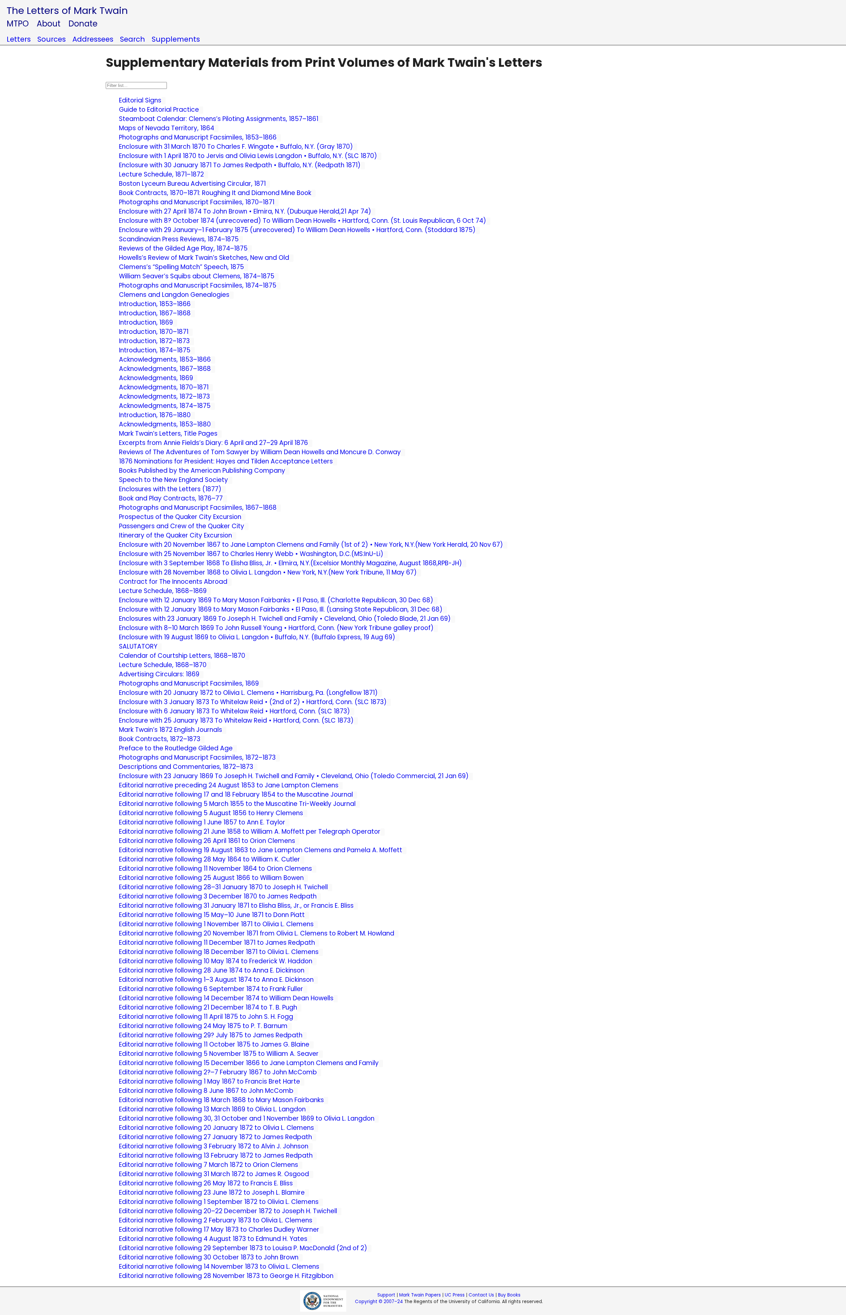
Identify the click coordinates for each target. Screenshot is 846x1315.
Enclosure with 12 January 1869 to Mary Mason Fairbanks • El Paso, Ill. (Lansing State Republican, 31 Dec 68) (280, 609)
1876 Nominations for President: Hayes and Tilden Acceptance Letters (226, 461)
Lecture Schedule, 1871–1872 (161, 174)
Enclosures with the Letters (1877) (170, 489)
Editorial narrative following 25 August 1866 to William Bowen (211, 877)
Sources (51, 39)
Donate (82, 23)
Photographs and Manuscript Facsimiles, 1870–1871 (196, 202)
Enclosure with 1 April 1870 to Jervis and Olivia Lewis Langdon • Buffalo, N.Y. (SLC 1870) (248, 155)
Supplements (176, 39)
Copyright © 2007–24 (379, 1301)
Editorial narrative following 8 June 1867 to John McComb (206, 1090)
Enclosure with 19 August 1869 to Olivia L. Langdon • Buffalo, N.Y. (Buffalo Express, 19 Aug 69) (257, 637)
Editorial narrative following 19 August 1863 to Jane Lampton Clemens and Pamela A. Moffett (260, 850)
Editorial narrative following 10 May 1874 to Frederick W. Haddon (215, 961)
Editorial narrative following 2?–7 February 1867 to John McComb (218, 1072)
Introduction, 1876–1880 (155, 415)
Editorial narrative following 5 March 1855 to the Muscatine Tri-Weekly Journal (237, 803)
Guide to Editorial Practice (159, 109)
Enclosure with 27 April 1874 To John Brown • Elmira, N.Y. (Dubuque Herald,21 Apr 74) (245, 211)
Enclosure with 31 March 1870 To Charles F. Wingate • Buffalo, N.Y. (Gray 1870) (236, 146)
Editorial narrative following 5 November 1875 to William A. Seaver (219, 1053)
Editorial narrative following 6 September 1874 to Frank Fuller (211, 988)
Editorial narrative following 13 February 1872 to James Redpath (216, 1155)
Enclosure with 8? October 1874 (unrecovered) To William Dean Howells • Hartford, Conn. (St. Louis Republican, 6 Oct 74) (302, 220)
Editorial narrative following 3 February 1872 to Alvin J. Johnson (213, 1146)
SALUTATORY (138, 646)
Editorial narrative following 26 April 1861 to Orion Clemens (207, 840)
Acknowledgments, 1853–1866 (165, 359)
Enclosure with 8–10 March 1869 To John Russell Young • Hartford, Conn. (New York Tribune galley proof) (276, 627)
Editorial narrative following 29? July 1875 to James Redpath (210, 1035)
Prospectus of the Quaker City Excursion (180, 516)
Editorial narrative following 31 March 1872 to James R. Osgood (214, 1174)
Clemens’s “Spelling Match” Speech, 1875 (181, 266)
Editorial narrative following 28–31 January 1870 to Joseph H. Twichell (223, 887)
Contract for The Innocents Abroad (173, 581)
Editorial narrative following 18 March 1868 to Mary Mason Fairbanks (221, 1100)
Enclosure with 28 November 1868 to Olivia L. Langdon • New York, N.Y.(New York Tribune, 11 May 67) (268, 572)
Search (132, 39)
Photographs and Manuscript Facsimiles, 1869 (189, 683)
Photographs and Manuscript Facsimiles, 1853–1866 (198, 137)
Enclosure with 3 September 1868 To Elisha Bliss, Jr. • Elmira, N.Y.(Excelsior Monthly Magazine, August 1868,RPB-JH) (290, 563)
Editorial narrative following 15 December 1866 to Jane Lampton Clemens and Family (249, 1062)
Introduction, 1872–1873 (154, 341)
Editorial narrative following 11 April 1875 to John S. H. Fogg (206, 1016)
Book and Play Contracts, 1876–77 (171, 498)
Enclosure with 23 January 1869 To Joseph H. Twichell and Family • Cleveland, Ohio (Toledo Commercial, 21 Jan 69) (294, 776)
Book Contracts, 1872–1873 (159, 739)
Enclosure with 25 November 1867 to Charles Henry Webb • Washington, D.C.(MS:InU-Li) (251, 553)
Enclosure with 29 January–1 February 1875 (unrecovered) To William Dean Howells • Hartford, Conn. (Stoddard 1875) (297, 229)
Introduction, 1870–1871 (153, 331)
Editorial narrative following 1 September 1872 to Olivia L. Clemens (219, 1201)
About (48, 23)
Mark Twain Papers (420, 1295)
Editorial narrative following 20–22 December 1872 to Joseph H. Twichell (228, 1211)
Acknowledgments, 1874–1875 (165, 405)
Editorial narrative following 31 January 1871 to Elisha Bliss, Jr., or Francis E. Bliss (236, 905)
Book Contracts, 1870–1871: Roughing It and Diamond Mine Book (215, 192)
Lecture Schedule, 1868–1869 (163, 590)
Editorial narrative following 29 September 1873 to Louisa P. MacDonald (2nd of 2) (243, 1248)
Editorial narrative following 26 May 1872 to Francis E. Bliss (206, 1183)
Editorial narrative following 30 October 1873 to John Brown (208, 1257)
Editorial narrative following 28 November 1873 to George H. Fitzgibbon (226, 1275)
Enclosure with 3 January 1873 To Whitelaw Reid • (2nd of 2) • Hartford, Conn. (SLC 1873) (253, 701)
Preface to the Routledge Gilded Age (176, 748)
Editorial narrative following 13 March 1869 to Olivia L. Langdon (212, 1109)
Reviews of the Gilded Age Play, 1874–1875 (183, 248)
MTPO (18, 23)
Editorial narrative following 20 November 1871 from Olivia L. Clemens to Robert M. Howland (256, 933)
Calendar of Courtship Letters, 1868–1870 (182, 655)
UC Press (455, 1295)
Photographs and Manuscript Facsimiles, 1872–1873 (197, 757)
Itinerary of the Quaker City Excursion (175, 535)
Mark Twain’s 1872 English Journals (170, 729)
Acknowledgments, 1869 (156, 378)
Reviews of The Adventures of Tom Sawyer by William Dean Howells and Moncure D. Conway (260, 452)
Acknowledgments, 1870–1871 (164, 387)
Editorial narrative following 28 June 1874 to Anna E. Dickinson (211, 970)
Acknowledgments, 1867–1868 (165, 368)
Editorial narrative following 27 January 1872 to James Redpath (215, 1137)
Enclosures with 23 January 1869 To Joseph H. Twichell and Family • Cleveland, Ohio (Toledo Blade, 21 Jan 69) (285, 618)
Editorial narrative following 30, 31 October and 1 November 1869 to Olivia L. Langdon (246, 1118)
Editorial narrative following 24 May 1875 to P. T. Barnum (203, 1025)
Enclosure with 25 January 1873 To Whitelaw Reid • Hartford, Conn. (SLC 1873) (236, 720)
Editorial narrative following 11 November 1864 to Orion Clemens (215, 868)
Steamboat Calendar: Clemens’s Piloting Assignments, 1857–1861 (218, 118)
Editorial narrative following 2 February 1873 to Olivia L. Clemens (215, 1220)
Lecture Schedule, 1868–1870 (163, 664)
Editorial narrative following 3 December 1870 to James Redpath (218, 896)
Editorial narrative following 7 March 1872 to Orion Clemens (208, 1164)
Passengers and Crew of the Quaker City (181, 526)
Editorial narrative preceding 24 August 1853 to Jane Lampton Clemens (228, 785)
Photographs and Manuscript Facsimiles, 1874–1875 (197, 285)
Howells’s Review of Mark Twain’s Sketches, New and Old (204, 257)
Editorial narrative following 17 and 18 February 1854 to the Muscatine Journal (236, 794)
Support (386, 1295)
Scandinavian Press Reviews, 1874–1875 (179, 239)
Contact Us (481, 1295)
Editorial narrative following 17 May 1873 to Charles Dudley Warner (219, 1229)
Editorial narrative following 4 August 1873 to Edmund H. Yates (213, 1238)
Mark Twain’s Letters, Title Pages (168, 433)
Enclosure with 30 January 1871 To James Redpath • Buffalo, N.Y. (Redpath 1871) (240, 165)
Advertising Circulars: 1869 (159, 674)
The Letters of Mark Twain (67, 10)
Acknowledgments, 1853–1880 (165, 424)
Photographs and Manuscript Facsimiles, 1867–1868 (198, 507)
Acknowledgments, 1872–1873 (164, 396)
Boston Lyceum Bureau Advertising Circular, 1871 (192, 183)
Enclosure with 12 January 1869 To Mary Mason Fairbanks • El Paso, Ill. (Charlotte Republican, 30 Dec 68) (276, 600)
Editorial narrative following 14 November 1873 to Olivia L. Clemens (219, 1266)
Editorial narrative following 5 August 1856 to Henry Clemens (211, 813)
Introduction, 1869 (146, 322)
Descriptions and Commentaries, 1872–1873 (186, 766)
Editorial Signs (140, 100)
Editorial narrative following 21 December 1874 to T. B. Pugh (208, 1007)
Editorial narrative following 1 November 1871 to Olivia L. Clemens (216, 924)
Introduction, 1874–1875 (154, 350)
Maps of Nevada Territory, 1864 (166, 128)
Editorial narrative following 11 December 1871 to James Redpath (217, 942)
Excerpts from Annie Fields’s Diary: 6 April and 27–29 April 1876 (213, 442)
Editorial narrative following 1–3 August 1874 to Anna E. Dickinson (216, 979)
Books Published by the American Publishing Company (202, 470)
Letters (19, 39)
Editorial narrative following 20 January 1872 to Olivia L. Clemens (216, 1127)
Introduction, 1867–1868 (155, 313)
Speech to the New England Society (173, 479)
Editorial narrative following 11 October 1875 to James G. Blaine (214, 1044)
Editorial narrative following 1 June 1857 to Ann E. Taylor (202, 822)
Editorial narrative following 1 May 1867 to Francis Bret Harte (209, 1081)
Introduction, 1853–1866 (155, 303)
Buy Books (509, 1295)
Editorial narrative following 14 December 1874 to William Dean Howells (226, 998)
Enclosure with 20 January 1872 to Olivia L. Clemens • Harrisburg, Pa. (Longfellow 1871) (248, 692)
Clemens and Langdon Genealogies (174, 294)
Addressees (92, 39)
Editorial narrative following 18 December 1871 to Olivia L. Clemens (219, 951)
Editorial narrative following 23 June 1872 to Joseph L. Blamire (212, 1192)
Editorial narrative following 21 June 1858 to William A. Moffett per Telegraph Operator (249, 831)
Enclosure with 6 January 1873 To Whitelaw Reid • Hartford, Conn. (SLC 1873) (234, 711)
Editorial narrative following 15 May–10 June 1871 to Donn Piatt (212, 914)
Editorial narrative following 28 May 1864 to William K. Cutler (209, 859)
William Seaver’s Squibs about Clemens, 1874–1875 (196, 276)
